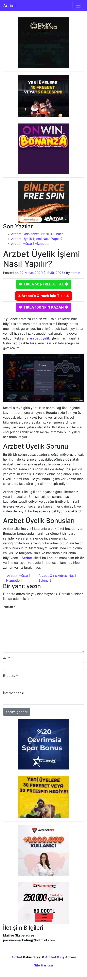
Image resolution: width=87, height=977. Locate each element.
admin (75, 273)
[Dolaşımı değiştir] (78, 6)
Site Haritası (43, 965)
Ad (6, 658)
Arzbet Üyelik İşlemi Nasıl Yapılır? (36, 239)
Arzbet (9, 5)
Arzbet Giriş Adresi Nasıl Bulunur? (37, 234)
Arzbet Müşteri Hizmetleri (30, 244)
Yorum (9, 607)
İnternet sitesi (13, 693)
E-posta (10, 676)
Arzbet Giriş (54, 957)
